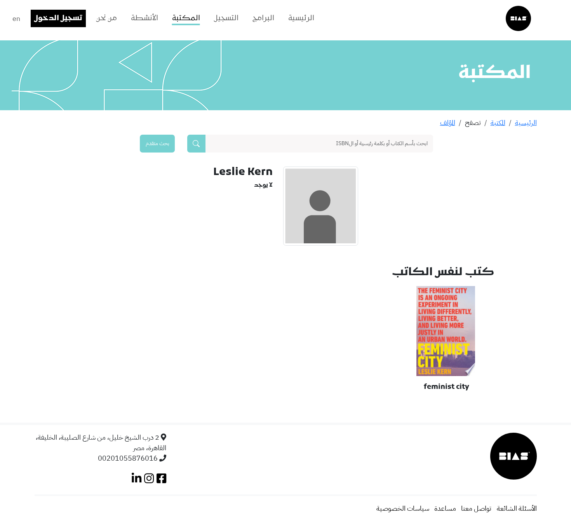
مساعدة (445, 508)
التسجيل (226, 18)
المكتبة (186, 18)
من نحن (106, 18)
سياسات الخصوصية (402, 508)
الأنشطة (144, 18)
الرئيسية (301, 18)
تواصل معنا (476, 508)
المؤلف (447, 122)
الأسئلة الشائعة (517, 508)
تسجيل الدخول (58, 18)
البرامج (263, 18)
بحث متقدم (157, 143)
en (16, 18)
